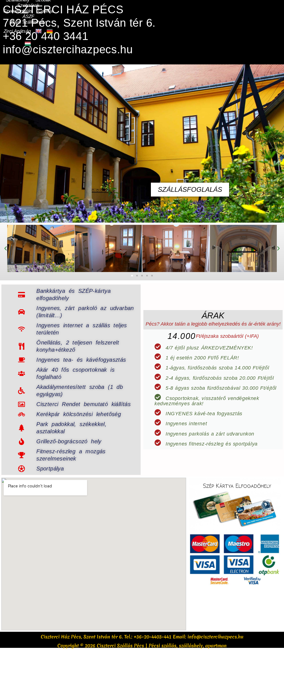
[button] (5, 248)
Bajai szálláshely (28, 22)
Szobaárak (28, 5)
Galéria (45, 11)
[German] (50, 31)
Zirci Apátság (17, 31)
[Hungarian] (28, 44)
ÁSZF (28, 16)
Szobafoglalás (17, 11)
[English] (39, 31)
